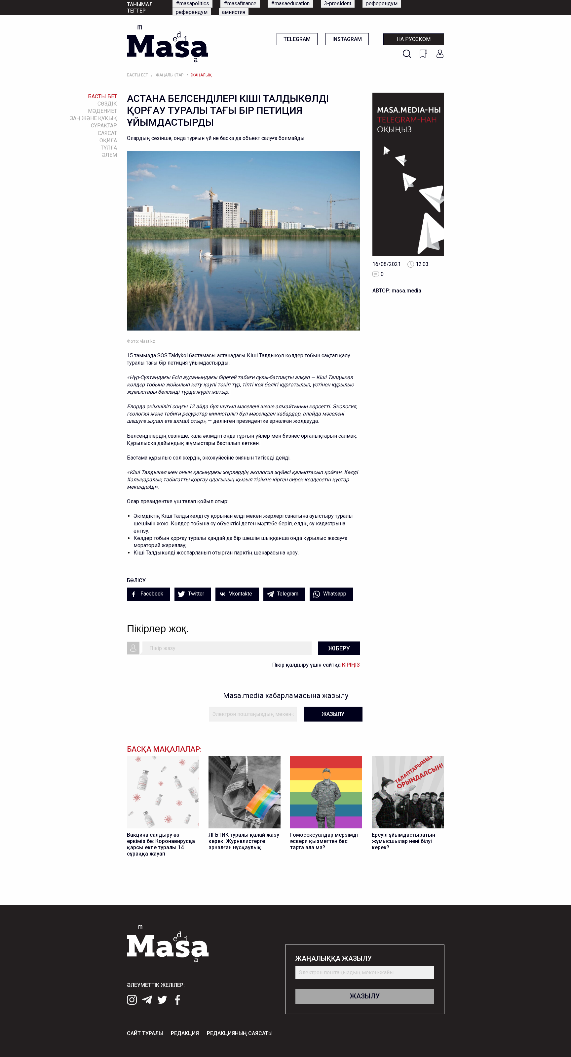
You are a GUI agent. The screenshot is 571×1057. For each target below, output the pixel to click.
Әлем (109, 155)
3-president (337, 3)
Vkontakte (240, 594)
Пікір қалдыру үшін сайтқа (316, 665)
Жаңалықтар (169, 75)
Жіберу (339, 648)
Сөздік (107, 104)
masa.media (406, 290)
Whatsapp (334, 594)
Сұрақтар (104, 125)
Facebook (151, 594)
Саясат (107, 133)
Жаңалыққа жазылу (333, 958)
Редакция (185, 1033)
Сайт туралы (145, 1033)
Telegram (297, 39)
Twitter (195, 594)
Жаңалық (201, 75)
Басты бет (137, 75)
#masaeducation (290, 3)
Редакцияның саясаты (240, 1033)
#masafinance (240, 3)
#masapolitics (192, 3)
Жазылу (333, 714)
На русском (414, 39)
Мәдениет (102, 111)
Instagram (347, 39)
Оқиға (108, 140)
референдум (382, 3)
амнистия (233, 12)
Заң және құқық (93, 118)
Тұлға (109, 148)
